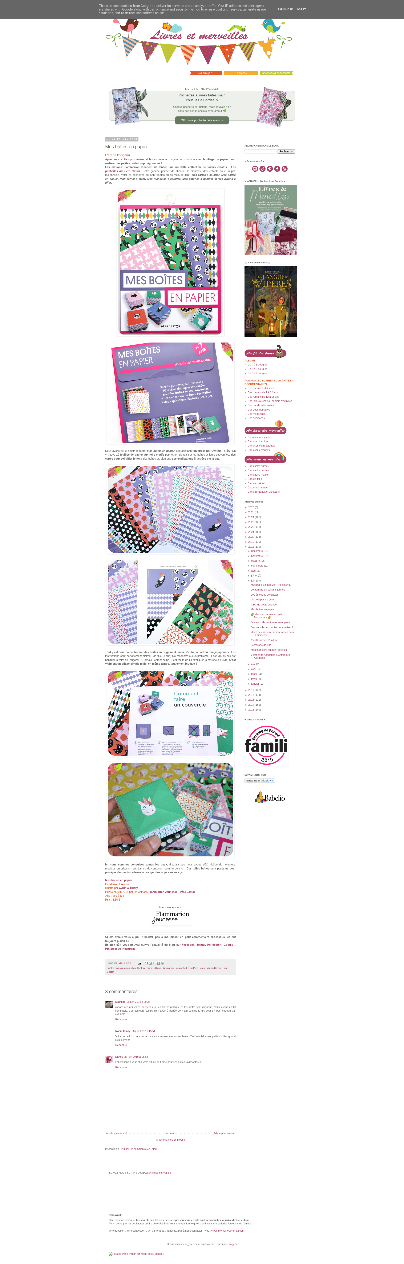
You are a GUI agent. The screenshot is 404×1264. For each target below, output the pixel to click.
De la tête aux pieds (259, 437)
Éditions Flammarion (163, 968)
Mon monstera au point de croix (269, 649)
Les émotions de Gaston (265, 594)
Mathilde (120, 1001)
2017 (251, 690)
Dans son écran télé (259, 450)
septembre (257, 565)
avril (254, 669)
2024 (251, 517)
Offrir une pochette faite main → (202, 120)
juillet (254, 575)
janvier (255, 683)
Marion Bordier (214, 968)
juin (253, 580)
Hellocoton (214, 944)
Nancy (119, 1056)
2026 (251, 507)
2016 (251, 694)
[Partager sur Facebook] (158, 963)
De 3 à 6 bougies (257, 369)
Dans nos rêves (257, 483)
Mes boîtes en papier (263, 609)
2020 (251, 536)
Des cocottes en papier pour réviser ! (272, 627)
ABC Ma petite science (264, 604)
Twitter (201, 944)
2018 (251, 546)
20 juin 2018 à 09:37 (138, 1001)
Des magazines (257, 413)
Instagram (128, 948)
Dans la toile (255, 478)
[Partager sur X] (154, 963)
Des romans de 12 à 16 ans (263, 396)
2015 (251, 699)
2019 (251, 541)
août (254, 570)
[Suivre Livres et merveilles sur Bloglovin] (260, 781)
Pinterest (111, 948)
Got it (301, 9)
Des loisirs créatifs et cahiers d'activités (270, 401)
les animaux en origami (163, 159)
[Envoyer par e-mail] (146, 963)
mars (254, 673)
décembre (257, 550)
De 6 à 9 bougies (257, 373)
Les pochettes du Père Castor (190, 968)
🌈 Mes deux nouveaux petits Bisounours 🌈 (267, 616)
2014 (251, 704)
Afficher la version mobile (170, 1139)
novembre (257, 556)
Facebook (188, 944)
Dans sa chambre (258, 441)
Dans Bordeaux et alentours (264, 491)
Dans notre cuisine (258, 470)
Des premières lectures (261, 388)
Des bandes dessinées (261, 405)
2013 (251, 709)
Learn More (284, 9)
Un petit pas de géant (263, 599)
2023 (251, 522)
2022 (251, 526)
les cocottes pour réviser (129, 159)
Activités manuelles (126, 968)
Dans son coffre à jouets (261, 445)
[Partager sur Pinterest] (162, 963)
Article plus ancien (224, 1133)
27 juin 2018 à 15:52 (136, 1056)
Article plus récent (116, 1133)
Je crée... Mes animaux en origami (270, 622)
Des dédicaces (256, 418)
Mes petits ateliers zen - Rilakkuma (271, 584)
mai (253, 664)
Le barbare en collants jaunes (268, 589)
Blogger (232, 1244)
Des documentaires (259, 409)
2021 (251, 532)
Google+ (229, 944)
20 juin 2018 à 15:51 (143, 1031)
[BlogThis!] (150, 963)
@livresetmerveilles (159, 1172)
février (255, 678)
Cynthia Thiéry (144, 968)
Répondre (121, 1019)
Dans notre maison (258, 474)
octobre (255, 560)
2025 (251, 512)
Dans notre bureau (258, 466)
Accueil (170, 1133)
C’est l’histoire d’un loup (264, 640)
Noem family (122, 1031)
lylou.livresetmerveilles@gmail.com (224, 1230)
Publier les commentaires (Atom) (139, 1149)
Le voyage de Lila (261, 645)
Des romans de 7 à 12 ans (263, 392)
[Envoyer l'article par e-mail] (139, 963)
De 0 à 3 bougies (257, 364)
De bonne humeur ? (259, 487)
